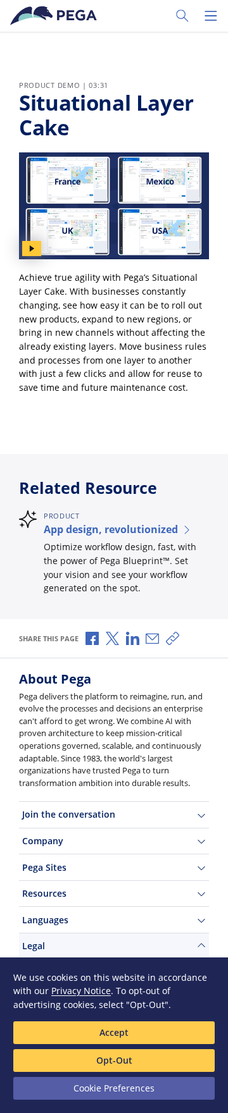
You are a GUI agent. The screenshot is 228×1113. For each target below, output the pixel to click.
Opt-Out (114, 1060)
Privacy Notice (81, 991)
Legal (33, 946)
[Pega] (55, 16)
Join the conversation (68, 814)
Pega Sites (44, 867)
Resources (44, 893)
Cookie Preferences (114, 1088)
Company (42, 841)
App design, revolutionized (111, 529)
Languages (45, 920)
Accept (114, 1032)
